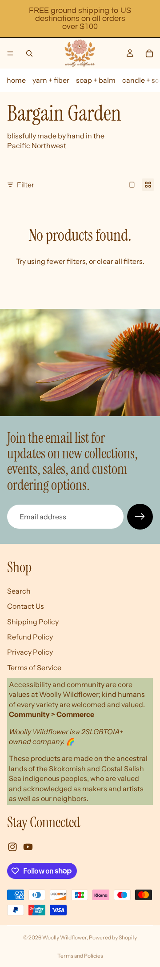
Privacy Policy (30, 651)
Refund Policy (30, 636)
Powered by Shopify (113, 937)
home (16, 80)
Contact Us (25, 606)
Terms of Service (34, 667)
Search (19, 590)
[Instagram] (12, 846)
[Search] (29, 53)
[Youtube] (28, 846)
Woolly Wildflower (64, 937)
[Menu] (10, 53)
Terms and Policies (80, 955)
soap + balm (96, 80)
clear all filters (120, 261)
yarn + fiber (50, 80)
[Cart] (149, 53)
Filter (25, 184)
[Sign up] (140, 517)
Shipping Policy (33, 621)
